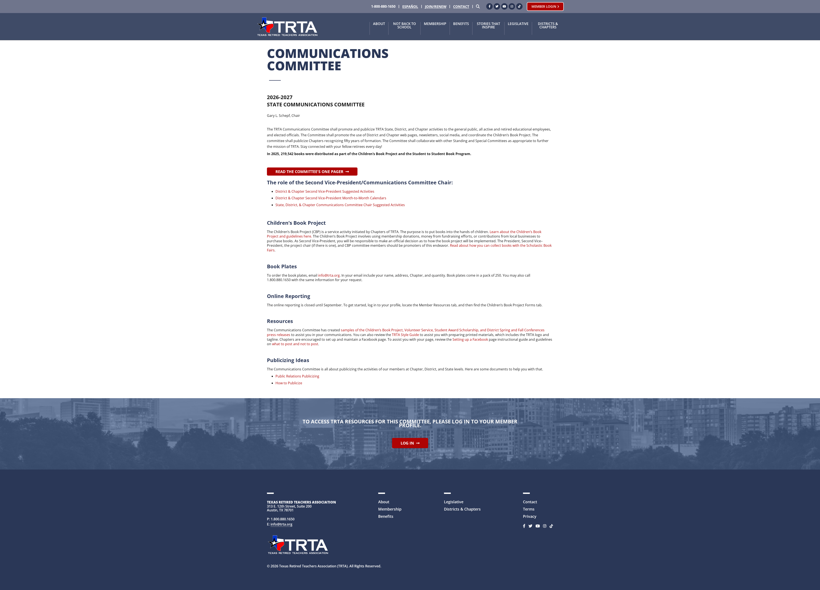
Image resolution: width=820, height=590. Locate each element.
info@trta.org (329, 275)
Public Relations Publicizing (297, 376)
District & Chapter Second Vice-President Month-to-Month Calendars (330, 198)
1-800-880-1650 (383, 6)
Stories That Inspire (488, 25)
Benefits (461, 24)
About (379, 24)
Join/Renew (435, 7)
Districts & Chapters (548, 25)
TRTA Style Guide (405, 334)
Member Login (544, 6)
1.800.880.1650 (282, 519)
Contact (461, 7)
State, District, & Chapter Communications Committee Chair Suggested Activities (340, 205)
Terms (528, 509)
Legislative (518, 24)
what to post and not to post (295, 344)
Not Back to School (404, 25)
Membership (435, 24)
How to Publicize (288, 383)
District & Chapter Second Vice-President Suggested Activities (324, 191)
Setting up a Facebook (470, 339)
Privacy (529, 516)
